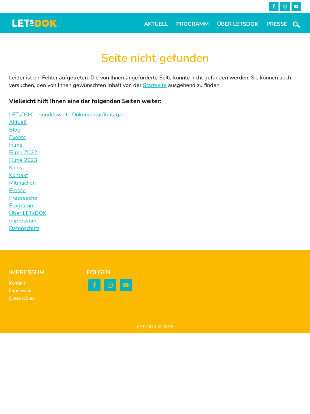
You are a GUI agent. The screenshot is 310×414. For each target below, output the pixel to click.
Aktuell (18, 122)
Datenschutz (24, 228)
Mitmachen (22, 182)
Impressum (22, 220)
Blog (15, 129)
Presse (17, 190)
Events (17, 137)
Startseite (155, 85)
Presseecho (23, 198)
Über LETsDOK (27, 213)
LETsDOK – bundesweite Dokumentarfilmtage (65, 114)
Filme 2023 (23, 160)
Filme (15, 145)
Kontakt (18, 175)
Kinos (15, 167)
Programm (22, 205)
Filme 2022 (23, 152)
